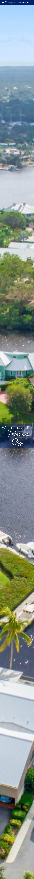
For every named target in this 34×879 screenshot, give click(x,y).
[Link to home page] (10, 2)
